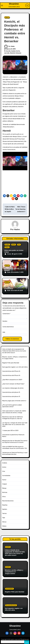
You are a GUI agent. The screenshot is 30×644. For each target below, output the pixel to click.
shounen (18, 53)
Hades (13, 46)
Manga (4, 488)
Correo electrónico (8, 326)
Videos (7, 17)
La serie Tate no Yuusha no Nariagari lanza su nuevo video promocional (14, 286)
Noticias (4, 492)
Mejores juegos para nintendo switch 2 (14, 400)
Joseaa (9, 254)
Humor (4, 479)
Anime (13, 244)
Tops (3, 517)
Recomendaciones (8, 501)
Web (4, 332)
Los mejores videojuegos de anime (12, 388)
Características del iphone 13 (11, 396)
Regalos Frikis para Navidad (10, 363)
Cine (19, 244)
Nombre (5, 321)
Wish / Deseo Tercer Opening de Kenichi (20, 209)
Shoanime (14, 4)
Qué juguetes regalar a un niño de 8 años (15, 367)
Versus (4, 522)
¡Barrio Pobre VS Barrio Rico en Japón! (10, 209)
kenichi (13, 53)
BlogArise (24, 639)
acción (9, 51)
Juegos (4, 484)
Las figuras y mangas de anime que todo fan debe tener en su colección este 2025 (14, 424)
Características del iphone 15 (11, 392)
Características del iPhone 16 (11, 371)
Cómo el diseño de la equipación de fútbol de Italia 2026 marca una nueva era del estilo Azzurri (14, 350)
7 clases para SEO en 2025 (10, 430)
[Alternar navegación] (2, 5)
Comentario (6, 313)
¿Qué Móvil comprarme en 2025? (12, 379)
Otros (4, 496)
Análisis (7, 244)
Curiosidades (6, 475)
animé (13, 51)
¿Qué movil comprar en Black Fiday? (13, 384)
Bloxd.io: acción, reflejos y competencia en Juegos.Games (14, 571)
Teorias (4, 513)
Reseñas (4, 505)
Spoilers (4, 509)
